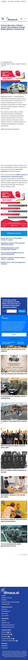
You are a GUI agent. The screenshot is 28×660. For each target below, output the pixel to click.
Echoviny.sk (5, 613)
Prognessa (5, 648)
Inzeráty (4, 1)
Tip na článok (5, 615)
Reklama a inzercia (7, 597)
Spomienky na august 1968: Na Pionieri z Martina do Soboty (13, 243)
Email (4, 311)
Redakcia (4, 600)
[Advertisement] (14, 45)
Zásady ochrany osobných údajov (20, 343)
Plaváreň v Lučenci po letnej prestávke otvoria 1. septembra (13, 258)
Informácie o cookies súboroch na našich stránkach (8, 343)
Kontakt (23, 1)
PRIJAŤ (14, 334)
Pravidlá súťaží (6, 604)
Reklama (17, 1)
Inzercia (4, 620)
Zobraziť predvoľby (14, 339)
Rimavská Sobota (5, 64)
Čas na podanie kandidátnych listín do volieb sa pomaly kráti (12, 253)
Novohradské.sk (6, 611)
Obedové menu (6, 623)
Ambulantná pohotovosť (8, 625)
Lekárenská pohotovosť (8, 627)
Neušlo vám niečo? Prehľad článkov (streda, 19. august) (11, 239)
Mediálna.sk (5, 645)
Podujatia (11, 1)
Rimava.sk (4, 609)
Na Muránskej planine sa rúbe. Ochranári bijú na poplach (10, 248)
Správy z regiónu (15, 64)
